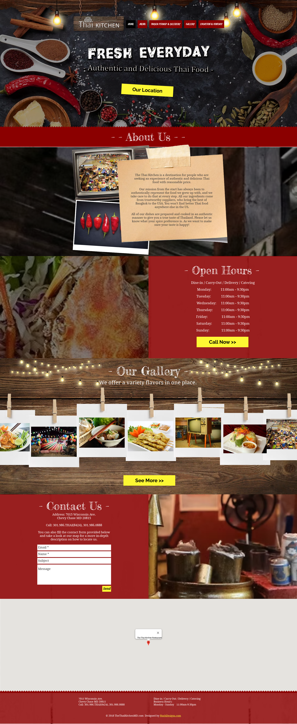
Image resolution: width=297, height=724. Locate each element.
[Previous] (16, 64)
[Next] (280, 64)
